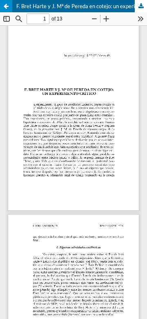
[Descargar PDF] (141, 6)
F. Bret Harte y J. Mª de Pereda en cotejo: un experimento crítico (81, 6)
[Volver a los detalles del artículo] (6, 6)
